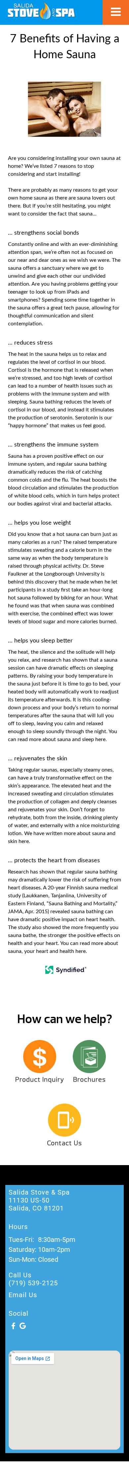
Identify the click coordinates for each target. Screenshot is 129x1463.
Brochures (89, 1079)
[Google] (22, 1326)
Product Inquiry (39, 1079)
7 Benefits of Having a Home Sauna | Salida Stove (41, 11)
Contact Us (64, 1143)
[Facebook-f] (13, 1326)
